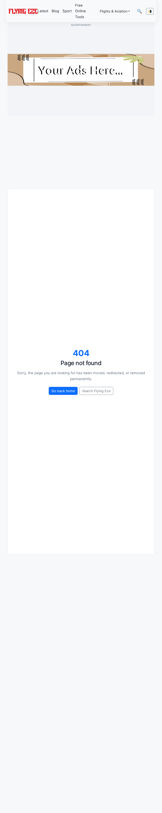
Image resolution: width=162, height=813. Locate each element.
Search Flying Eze (96, 391)
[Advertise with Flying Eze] (81, 69)
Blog (55, 11)
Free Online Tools (80, 11)
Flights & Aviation (113, 11)
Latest (43, 11)
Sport (67, 11)
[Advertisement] (81, 148)
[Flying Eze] (22, 11)
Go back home (63, 391)
